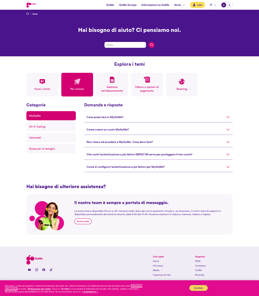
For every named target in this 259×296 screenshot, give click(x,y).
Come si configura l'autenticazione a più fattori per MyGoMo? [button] (126, 167)
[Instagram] (37, 270)
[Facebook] (44, 270)
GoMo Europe (128, 5)
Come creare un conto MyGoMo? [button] (108, 129)
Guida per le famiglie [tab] (42, 148)
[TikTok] (51, 270)
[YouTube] (29, 270)
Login (199, 4)
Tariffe (198, 270)
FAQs (198, 261)
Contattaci (200, 265)
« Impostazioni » (90, 292)
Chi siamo (158, 265)
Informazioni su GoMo (155, 5)
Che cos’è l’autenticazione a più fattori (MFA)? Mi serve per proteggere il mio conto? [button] (139, 154)
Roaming (199, 274)
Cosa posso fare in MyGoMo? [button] (105, 117)
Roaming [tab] (182, 89)
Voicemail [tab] (35, 137)
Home (156, 261)
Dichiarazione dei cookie (39, 289)
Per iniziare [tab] (77, 89)
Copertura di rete (162, 274)
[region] (129, 288)
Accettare (198, 288)
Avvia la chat (83, 221)
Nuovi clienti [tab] (42, 89)
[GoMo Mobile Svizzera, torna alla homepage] (31, 4)
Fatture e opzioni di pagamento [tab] (147, 88)
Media (156, 270)
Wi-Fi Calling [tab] (37, 126)
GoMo (110, 5)
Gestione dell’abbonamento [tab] (112, 88)
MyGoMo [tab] (35, 115)
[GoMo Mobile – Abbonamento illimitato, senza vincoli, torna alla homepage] (27, 14)
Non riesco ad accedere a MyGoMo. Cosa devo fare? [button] (120, 142)
